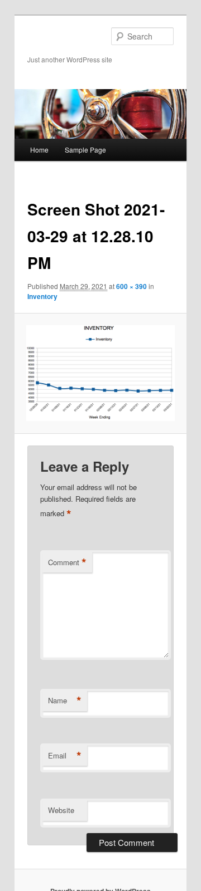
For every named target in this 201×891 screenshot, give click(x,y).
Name (65, 700)
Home (39, 149)
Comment (67, 562)
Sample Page (85, 149)
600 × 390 (131, 286)
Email (65, 756)
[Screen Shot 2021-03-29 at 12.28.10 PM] (100, 373)
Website (61, 810)
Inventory (42, 296)
